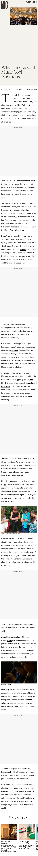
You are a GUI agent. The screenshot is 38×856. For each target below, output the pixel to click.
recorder (18, 647)
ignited (23, 249)
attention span (13, 495)
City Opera (5, 386)
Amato (30, 383)
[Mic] (4, 5)
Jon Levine (7, 90)
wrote (9, 640)
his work (14, 350)
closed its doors (20, 102)
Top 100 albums (17, 230)
